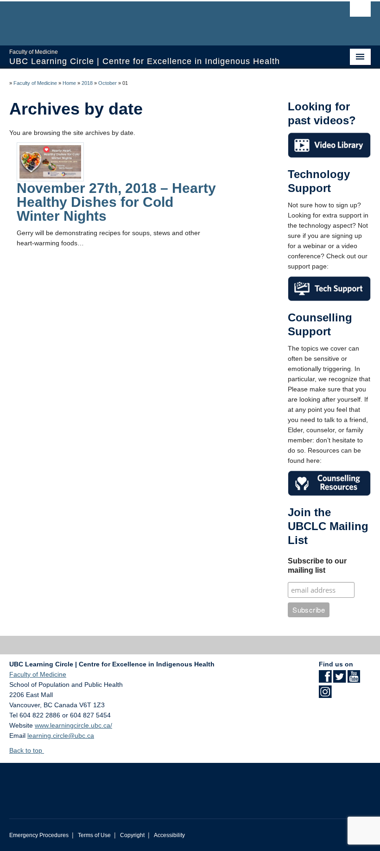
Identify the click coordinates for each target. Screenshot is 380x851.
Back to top (26, 750)
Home (69, 83)
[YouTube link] (354, 679)
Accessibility (169, 835)
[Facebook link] (325, 679)
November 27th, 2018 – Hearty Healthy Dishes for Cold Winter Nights (116, 202)
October (107, 83)
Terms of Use (94, 835)
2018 (87, 83)
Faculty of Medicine (35, 83)
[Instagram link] (325, 694)
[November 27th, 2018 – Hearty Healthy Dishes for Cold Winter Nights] (50, 161)
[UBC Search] (360, 11)
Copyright (132, 835)
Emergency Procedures (39, 835)
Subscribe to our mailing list (317, 565)
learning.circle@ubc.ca (60, 735)
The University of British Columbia (163, 19)
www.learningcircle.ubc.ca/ (73, 725)
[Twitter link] (339, 679)
